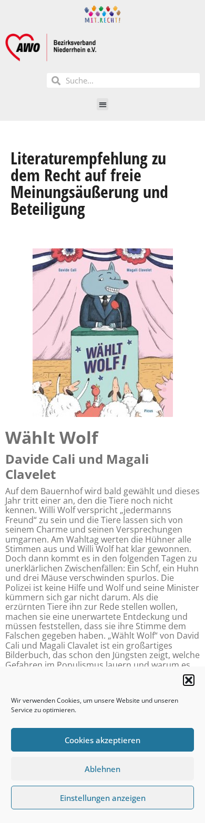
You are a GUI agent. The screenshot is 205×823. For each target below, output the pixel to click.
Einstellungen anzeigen (103, 798)
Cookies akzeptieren (102, 740)
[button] (188, 680)
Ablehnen (102, 769)
